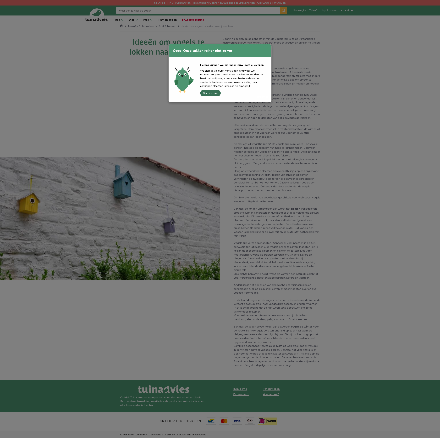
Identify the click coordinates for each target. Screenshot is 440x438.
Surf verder (210, 93)
